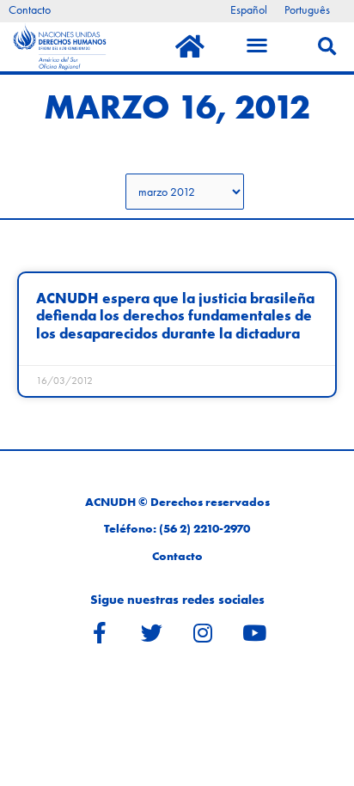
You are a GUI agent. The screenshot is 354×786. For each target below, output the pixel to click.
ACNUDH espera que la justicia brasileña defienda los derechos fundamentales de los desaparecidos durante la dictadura (175, 316)
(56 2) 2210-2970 (204, 528)
